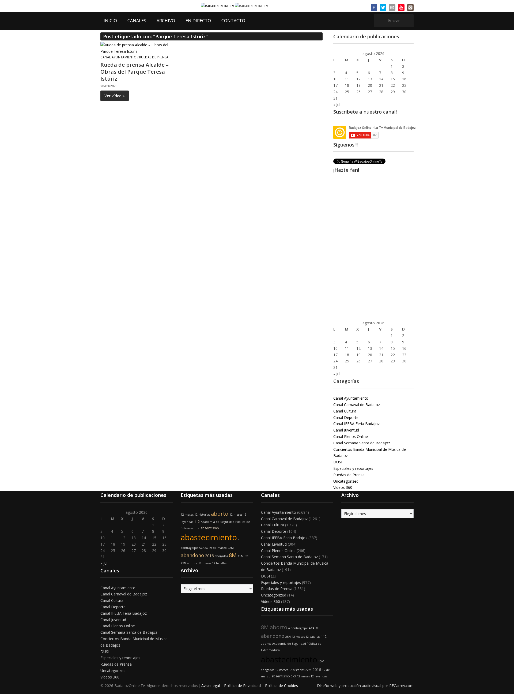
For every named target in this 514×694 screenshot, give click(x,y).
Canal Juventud (346, 430)
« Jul (336, 104)
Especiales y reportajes (353, 468)
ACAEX (203, 548)
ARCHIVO (166, 21)
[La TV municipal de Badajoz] (218, 6)
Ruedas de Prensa (153, 57)
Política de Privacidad (242, 685)
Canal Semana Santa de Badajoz (361, 442)
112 (197, 521)
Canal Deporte (345, 417)
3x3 (247, 556)
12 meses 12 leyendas (312, 676)
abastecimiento (209, 537)
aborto (219, 513)
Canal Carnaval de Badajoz (356, 404)
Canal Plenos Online (350, 436)
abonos (192, 563)
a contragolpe (298, 628)
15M (241, 556)
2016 (209, 555)
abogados (221, 556)
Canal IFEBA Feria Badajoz (356, 423)
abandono (192, 555)
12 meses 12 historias (195, 514)
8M (233, 555)
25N (183, 563)
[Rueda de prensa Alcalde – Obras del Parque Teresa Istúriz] (135, 47)
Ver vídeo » (114, 95)
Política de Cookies (281, 685)
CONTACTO (233, 21)
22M (231, 548)
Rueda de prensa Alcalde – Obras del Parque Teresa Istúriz (134, 71)
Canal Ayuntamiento (118, 57)
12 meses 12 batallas (212, 563)
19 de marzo (218, 548)
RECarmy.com (401, 685)
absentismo (210, 528)
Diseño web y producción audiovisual (349, 685)
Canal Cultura (344, 411)
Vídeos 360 (342, 487)
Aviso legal (210, 685)
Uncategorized (345, 481)
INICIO (110, 21)
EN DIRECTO (198, 21)
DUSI (337, 461)
